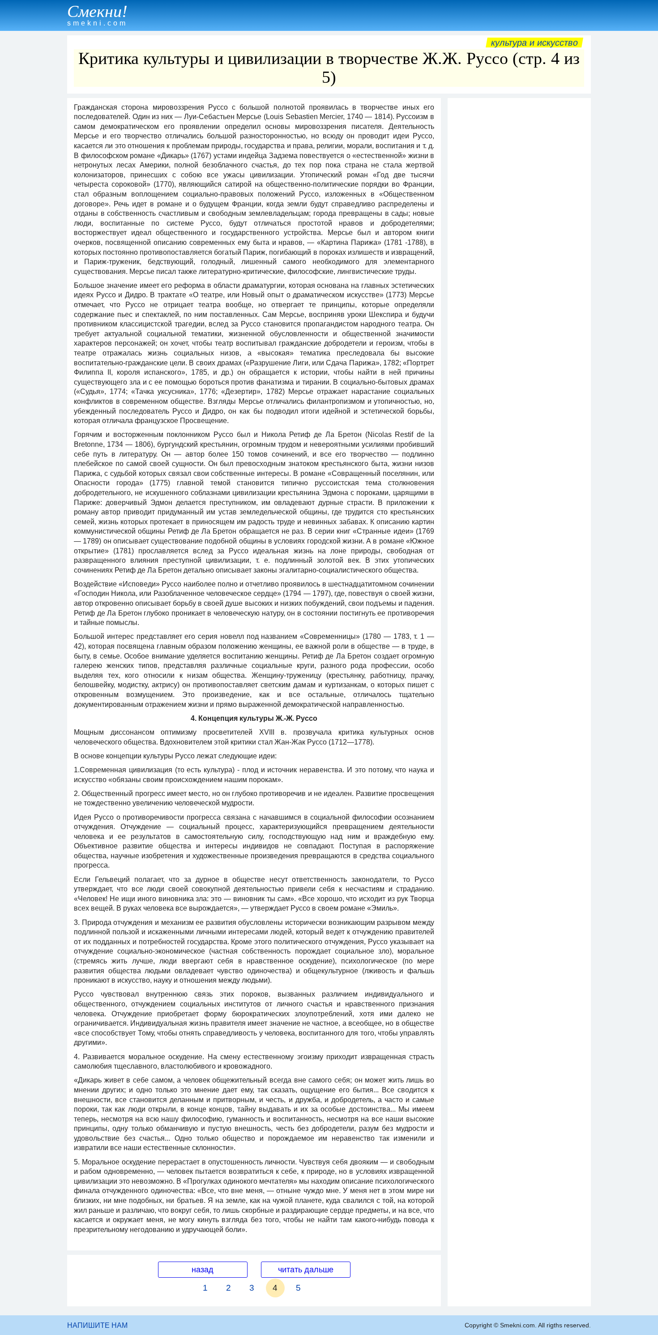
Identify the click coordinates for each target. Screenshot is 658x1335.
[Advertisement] (519, 237)
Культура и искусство (534, 42)
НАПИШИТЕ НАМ (97, 1325)
